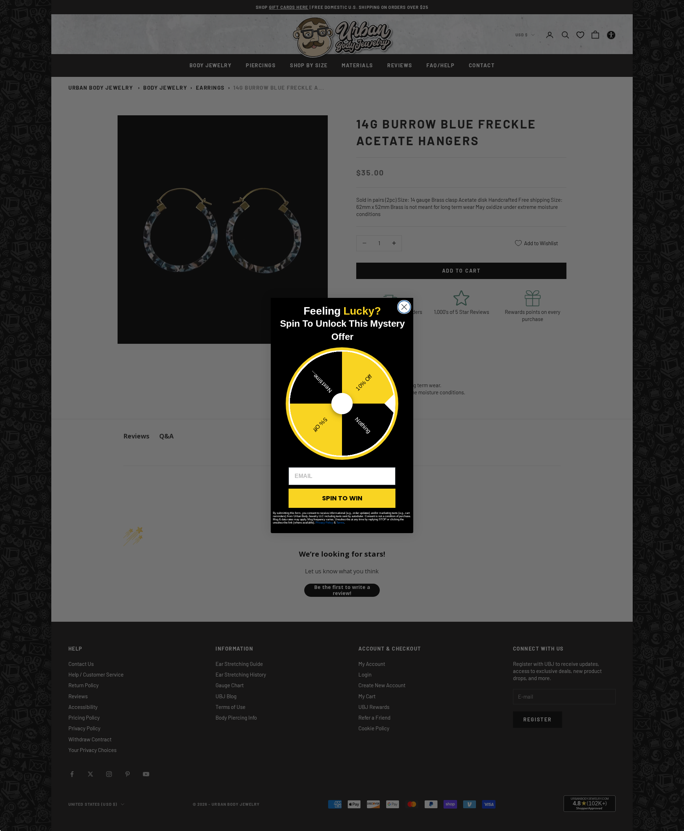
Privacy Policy (324, 522)
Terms (340, 522)
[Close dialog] (404, 307)
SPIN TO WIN (342, 498)
